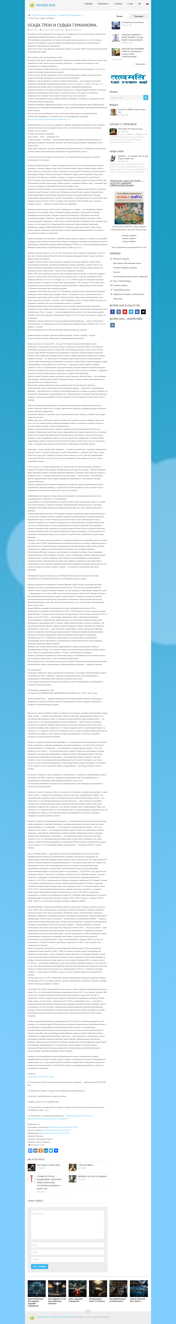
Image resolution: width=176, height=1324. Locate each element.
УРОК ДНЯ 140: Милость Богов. (130, 129)
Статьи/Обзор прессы (121, 290)
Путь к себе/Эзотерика (122, 281)
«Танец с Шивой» (129, 241)
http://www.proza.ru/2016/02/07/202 (63, 1127)
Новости (116, 272)
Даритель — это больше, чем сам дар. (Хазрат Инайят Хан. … (133, 157)
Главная (88, 3)
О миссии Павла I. (86, 1165)
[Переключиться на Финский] (140, 5)
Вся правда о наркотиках (48, 1165)
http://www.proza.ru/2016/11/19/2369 (55, 1133)
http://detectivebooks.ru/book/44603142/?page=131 (48, 1119)
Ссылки (118, 3)
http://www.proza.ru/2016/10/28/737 (56, 1130)
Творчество (117, 299)
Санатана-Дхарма (120, 285)
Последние (138, 16)
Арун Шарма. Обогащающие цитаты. (127, 263)
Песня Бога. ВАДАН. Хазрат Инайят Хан (131, 110)
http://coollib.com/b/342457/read (41, 1077)
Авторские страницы (121, 259)
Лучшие (119, 16)
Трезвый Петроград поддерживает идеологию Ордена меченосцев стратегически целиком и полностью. (49, 1182)
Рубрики (102, 3)
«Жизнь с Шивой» (129, 238)
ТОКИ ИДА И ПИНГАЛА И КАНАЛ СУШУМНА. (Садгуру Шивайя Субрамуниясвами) (132, 37)
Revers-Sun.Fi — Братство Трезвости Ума (56, 1317)
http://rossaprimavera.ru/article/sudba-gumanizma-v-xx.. (49, 119)
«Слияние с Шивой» (129, 235)
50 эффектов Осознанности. (133, 22)
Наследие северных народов (125, 267)
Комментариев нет (75, 30)
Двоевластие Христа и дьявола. (92, 1176)
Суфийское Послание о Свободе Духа (128, 294)
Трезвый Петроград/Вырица (53, 30)
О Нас (130, 3)
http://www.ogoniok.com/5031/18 (79, 1116)
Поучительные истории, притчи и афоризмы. (130, 276)
